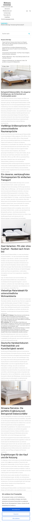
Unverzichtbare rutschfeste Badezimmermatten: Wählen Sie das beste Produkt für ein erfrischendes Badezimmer (14, 49)
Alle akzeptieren (16, 509)
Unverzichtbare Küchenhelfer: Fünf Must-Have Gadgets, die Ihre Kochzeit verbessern (16, 53)
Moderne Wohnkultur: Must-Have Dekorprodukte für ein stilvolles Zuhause (15, 57)
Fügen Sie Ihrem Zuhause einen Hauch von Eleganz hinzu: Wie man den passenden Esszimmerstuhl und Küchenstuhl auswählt (14, 43)
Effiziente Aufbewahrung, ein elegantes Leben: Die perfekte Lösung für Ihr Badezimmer (14, 61)
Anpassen (16, 514)
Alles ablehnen (16, 518)
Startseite (4, 23)
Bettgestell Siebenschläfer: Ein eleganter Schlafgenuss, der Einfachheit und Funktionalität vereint (16, 94)
